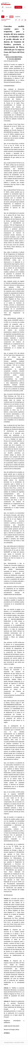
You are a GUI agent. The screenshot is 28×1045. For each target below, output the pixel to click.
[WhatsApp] (22, 20)
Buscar (19, 7)
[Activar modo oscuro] (2, 11)
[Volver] (2, 16)
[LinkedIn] (25, 20)
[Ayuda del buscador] (2, 7)
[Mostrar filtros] (25, 7)
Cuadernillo (17, 16)
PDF (7, 16)
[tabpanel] (14, 530)
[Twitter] (16, 20)
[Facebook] (19, 20)
